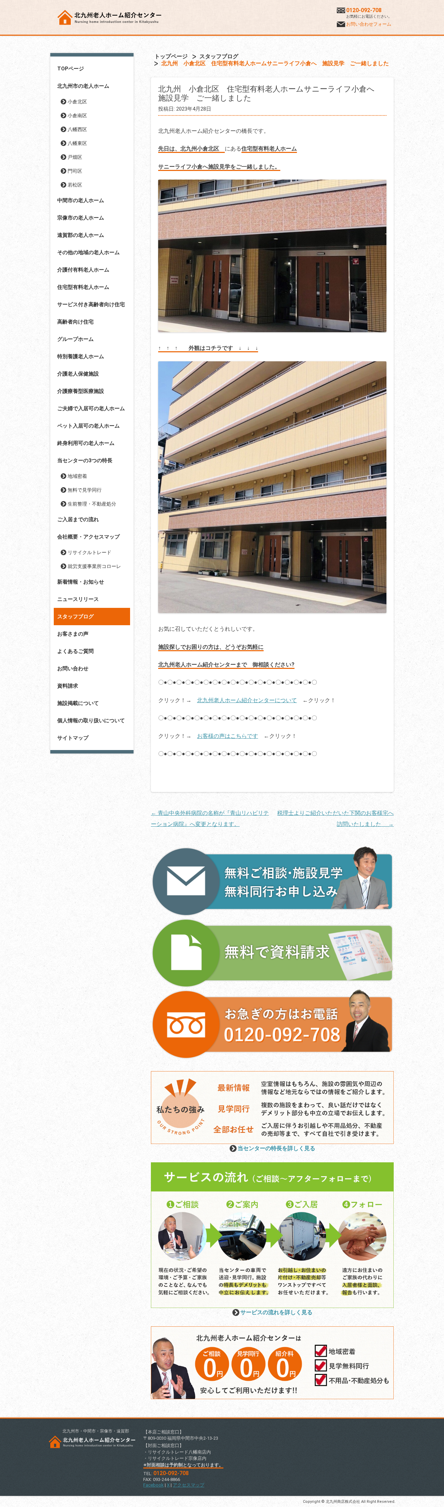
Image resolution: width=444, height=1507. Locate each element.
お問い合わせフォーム (368, 24)
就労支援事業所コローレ (94, 566)
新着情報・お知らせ (80, 582)
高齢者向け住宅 (75, 322)
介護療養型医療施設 (80, 391)
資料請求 (67, 686)
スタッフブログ (75, 616)
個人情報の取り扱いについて (91, 720)
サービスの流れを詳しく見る (276, 1312)
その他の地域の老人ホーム (88, 252)
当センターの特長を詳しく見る (276, 1148)
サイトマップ (72, 738)
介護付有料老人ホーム (83, 270)
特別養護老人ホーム (80, 356)
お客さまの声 (72, 634)
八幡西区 (77, 129)
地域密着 (77, 476)
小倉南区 (77, 115)
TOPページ (70, 69)
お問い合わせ (72, 668)
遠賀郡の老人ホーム (80, 235)
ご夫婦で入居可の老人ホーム (91, 408)
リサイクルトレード (89, 552)
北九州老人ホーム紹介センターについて (247, 700)
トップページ (171, 56)
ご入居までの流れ (78, 519)
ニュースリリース (78, 599)
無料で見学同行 (85, 490)
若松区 (75, 185)
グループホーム (75, 339)
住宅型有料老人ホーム (83, 287)
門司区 (75, 171)
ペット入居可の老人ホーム (88, 426)
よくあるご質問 (75, 651)
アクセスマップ (188, 1485)
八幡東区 (77, 143)
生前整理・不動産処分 (92, 504)
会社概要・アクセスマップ (88, 537)
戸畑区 (75, 157)
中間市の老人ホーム (80, 200)
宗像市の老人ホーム (80, 218)
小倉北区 (77, 101)
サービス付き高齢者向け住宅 (91, 304)
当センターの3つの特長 (84, 460)
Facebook (153, 1485)
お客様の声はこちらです (227, 736)
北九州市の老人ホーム (83, 86)
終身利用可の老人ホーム (85, 443)
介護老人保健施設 (78, 374)
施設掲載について (78, 703)
